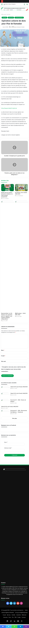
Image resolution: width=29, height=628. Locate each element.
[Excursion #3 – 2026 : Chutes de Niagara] (5, 402)
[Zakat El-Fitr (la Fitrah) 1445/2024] (5, 389)
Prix (13, 617)
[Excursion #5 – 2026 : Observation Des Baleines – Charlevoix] (5, 412)
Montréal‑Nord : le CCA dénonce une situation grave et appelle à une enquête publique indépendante (6, 316)
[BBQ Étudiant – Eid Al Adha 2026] (21, 256)
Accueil (4, 14)
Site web (3, 361)
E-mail (3, 356)
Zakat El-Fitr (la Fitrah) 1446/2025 (9, 406)
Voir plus (14, 418)
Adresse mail (8, 448)
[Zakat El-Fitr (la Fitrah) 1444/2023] (5, 395)
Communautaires (19, 17)
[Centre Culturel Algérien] (9, 4)
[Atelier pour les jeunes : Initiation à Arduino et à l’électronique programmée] (7, 187)
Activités (8, 14)
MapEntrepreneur (24, 612)
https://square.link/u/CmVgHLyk (9, 108)
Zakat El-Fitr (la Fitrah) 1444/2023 (19, 393)
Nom (2, 350)
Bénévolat (24, 615)
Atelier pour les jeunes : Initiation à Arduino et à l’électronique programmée (7, 194)
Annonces (11, 17)
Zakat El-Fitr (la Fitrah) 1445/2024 (19, 386)
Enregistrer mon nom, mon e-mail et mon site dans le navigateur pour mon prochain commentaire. (13, 369)
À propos (24, 617)
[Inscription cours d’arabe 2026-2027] (21, 187)
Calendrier (18, 615)
